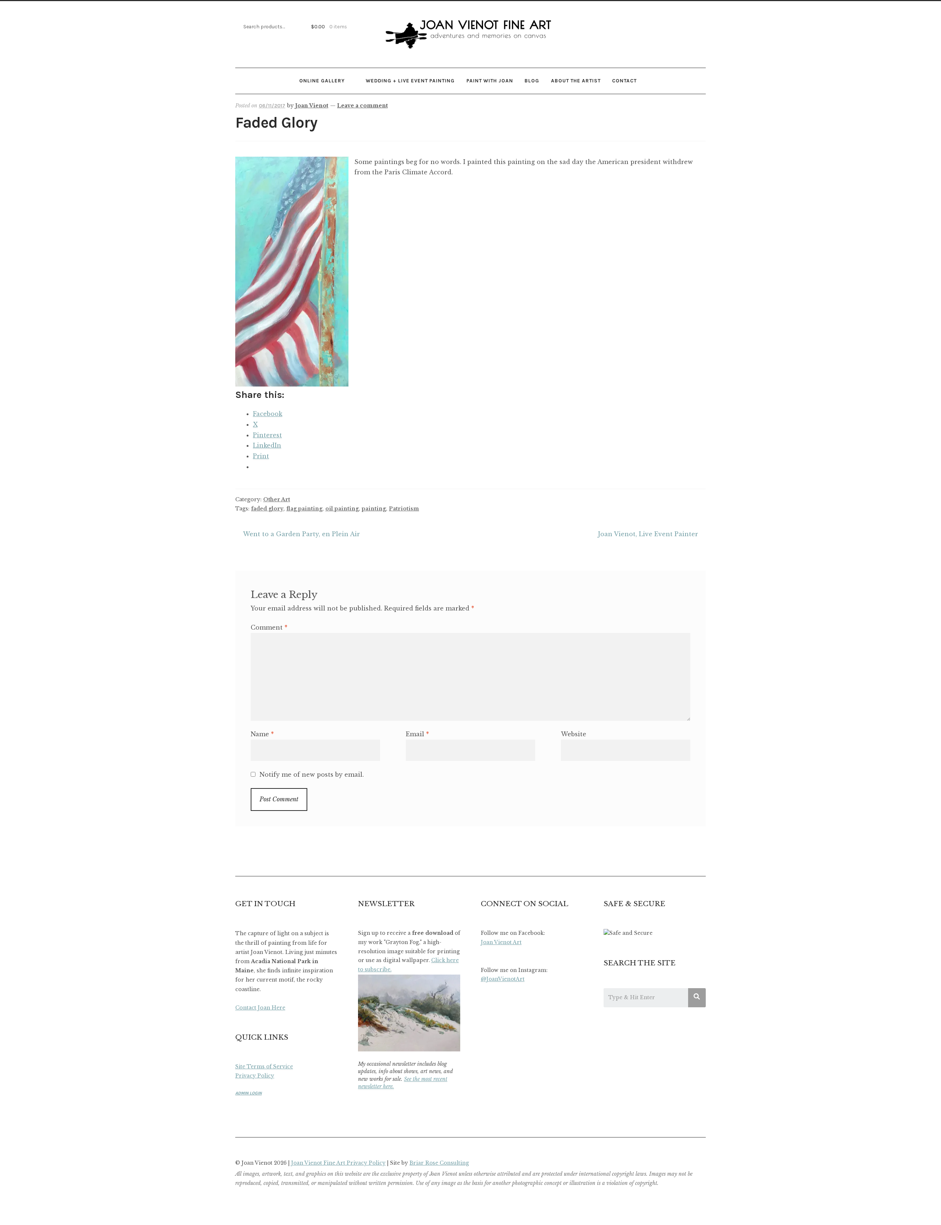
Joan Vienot (311, 105)
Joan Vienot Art (501, 942)
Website (573, 734)
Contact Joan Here (260, 1007)
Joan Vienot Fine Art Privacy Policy (338, 1163)
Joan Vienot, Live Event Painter (648, 535)
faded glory (267, 508)
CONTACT (624, 80)
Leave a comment (362, 105)
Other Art (276, 499)
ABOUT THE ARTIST (576, 80)
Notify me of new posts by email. (312, 774)
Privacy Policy (254, 1076)
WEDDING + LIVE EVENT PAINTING (410, 80)
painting (374, 508)
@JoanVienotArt (503, 979)
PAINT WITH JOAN (489, 80)
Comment (269, 627)
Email (417, 734)
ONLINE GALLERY (322, 80)
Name (262, 734)
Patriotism (404, 508)
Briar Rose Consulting (439, 1163)
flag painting (304, 508)
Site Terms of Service (264, 1067)
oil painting (342, 508)
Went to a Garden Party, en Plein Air (301, 535)
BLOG (532, 80)
